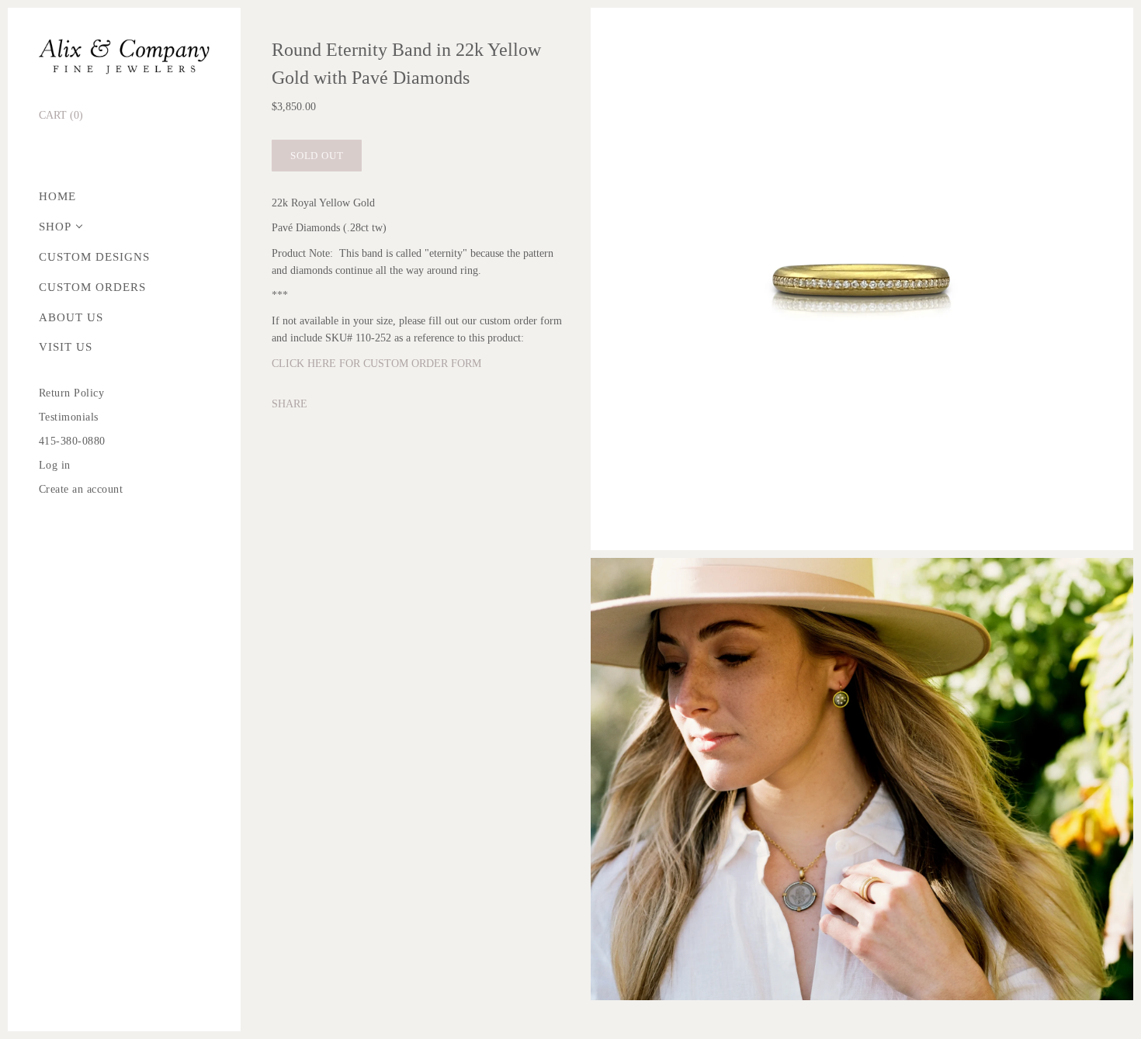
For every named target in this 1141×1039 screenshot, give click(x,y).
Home (57, 196)
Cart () (61, 115)
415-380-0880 (72, 441)
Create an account (81, 489)
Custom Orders (92, 287)
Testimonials (69, 417)
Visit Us (65, 347)
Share (289, 404)
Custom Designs (94, 257)
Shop (55, 226)
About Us (71, 317)
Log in (55, 465)
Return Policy (72, 393)
